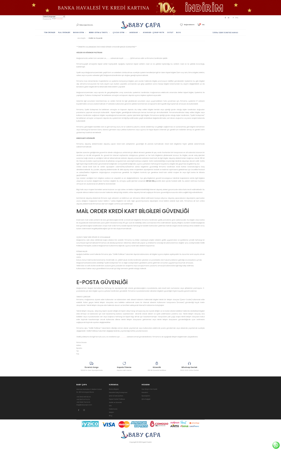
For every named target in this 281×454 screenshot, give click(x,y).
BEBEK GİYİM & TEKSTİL (98, 32)
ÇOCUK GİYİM (118, 32)
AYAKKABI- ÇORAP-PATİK (153, 32)
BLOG (178, 32)
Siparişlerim (146, 396)
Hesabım (145, 392)
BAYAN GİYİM (78, 32)
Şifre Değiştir (146, 399)
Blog (110, 416)
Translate (59, 19)
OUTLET (170, 32)
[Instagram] (84, 410)
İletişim (111, 412)
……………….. (123, 337)
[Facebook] (225, 17)
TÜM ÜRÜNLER (49, 32)
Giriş (236, 18)
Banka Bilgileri (114, 389)
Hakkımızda (113, 409)
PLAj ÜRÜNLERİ (64, 32)
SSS (110, 406)
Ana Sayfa (81, 38)
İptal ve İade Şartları (116, 396)
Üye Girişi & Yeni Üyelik (149, 389)
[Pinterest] (228, 17)
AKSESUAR (133, 32)
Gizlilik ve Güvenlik (115, 402)
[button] (201, 25)
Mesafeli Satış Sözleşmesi (118, 392)
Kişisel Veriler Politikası (117, 399)
